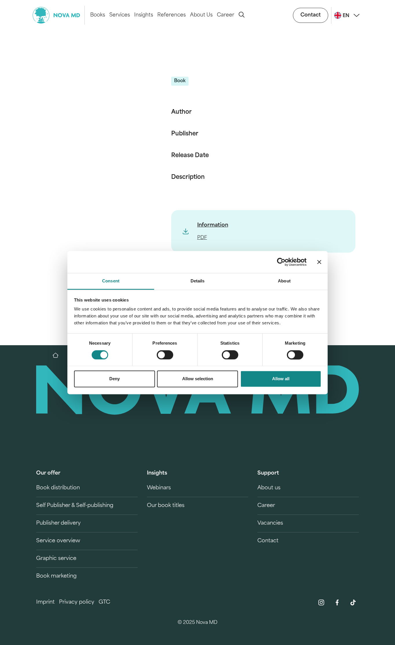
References (171, 15)
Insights (143, 15)
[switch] (165, 354)
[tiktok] (353, 602)
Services (119, 15)
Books (97, 15)
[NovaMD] (58, 355)
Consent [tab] (110, 281)
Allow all (280, 378)
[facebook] (337, 602)
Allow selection (197, 378)
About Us (201, 15)
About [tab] (284, 281)
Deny (114, 378)
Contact (310, 15)
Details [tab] (198, 281)
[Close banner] (319, 262)
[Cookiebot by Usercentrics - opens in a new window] (281, 262)
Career (225, 15)
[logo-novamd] (59, 15)
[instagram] (321, 602)
